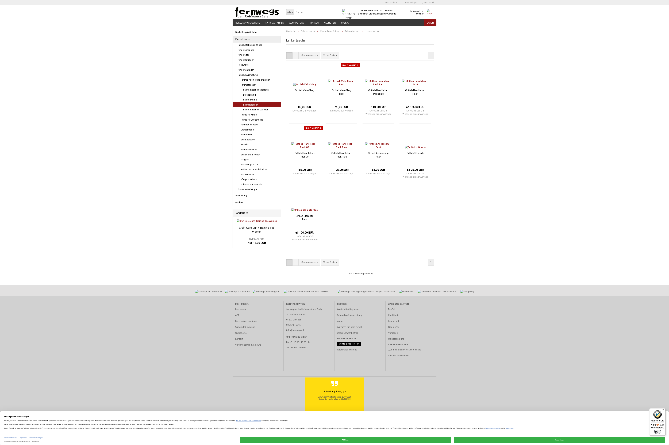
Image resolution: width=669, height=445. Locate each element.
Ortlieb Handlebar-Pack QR (304, 155)
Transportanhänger (247, 189)
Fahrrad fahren (275, 22)
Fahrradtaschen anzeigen (256, 89)
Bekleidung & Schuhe (248, 22)
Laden (430, 22)
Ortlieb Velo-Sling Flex (341, 92)
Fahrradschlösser (249, 124)
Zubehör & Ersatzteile (251, 184)
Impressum (241, 309)
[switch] (657, 432)
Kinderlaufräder (245, 60)
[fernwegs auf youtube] (236, 292)
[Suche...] (345, 12)
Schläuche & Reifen (250, 154)
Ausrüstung (297, 22)
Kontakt (239, 339)
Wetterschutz (247, 174)
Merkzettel (428, 2)
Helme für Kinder (249, 114)
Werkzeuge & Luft (250, 164)
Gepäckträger (247, 129)
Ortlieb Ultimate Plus (304, 218)
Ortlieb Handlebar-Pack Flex (378, 92)
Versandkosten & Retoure (248, 344)
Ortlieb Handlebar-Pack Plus (341, 155)
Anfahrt (340, 321)
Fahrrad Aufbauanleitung (349, 315)
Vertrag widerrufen (349, 344)
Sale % (345, 22)
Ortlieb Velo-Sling (304, 90)
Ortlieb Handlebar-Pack (415, 92)
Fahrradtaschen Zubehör (255, 109)
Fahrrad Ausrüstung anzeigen (255, 79)
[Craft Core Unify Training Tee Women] (257, 221)
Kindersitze (243, 55)
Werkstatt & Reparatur (348, 309)
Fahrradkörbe (250, 99)
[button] (390, 2)
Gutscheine (241, 333)
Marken (314, 22)
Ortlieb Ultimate (415, 153)
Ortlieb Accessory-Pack (378, 155)
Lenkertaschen (250, 104)
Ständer (245, 144)
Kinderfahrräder (246, 70)
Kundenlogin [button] (410, 2)
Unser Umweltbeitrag (347, 333)
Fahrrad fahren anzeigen (250, 45)
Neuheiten (330, 22)
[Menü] (663, 410)
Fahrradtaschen (248, 85)
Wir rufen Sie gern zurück (349, 327)
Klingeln (245, 159)
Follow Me (243, 64)
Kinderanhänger (246, 50)
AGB (237, 315)
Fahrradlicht (246, 134)
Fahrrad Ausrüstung (248, 75)
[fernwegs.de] (258, 12)
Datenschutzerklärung (246, 321)
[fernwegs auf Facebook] (207, 292)
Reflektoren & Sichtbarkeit (254, 169)
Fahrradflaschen (249, 149)
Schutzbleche (248, 139)
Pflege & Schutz (249, 179)
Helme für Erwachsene (252, 119)
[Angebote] (277, 213)
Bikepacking (249, 95)
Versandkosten (398, 344)
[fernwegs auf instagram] (266, 292)
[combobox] (309, 55)
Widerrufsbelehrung (245, 327)
